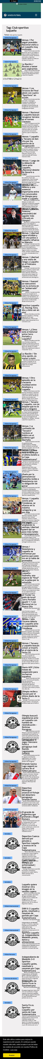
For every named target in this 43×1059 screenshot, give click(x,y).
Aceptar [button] (12, 1055)
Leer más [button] (13, 1050)
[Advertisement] (22, 8)
